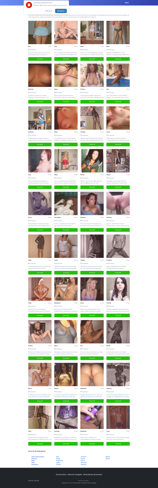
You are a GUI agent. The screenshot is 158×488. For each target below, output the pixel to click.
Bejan (33, 460)
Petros (83, 460)
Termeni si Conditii (83, 480)
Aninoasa (34, 458)
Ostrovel (83, 457)
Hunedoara (59, 460)
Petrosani (84, 462)
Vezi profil (40, 59)
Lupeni (58, 462)
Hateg (58, 458)
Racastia (83, 464)
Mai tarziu (49, 11)
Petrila (83, 458)
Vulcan (108, 458)
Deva (57, 457)
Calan (33, 462)
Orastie (58, 464)
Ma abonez (61, 11)
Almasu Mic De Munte (37, 457)
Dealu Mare (34, 464)
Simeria (108, 457)
